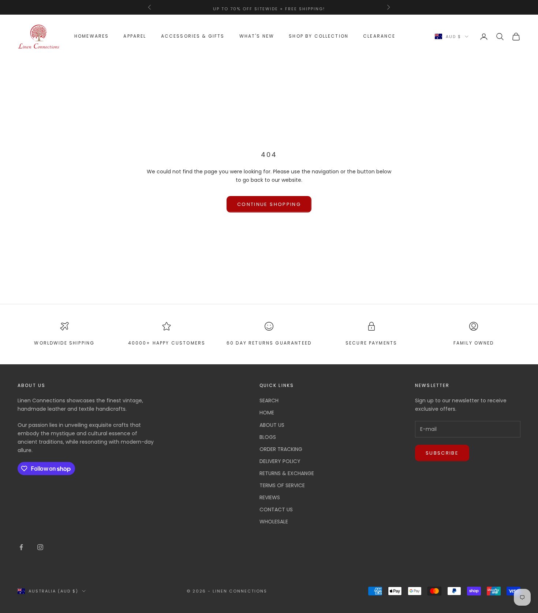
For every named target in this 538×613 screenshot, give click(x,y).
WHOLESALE (273, 521)
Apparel (134, 36)
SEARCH (269, 400)
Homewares (91, 36)
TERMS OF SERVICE (282, 485)
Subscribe (442, 453)
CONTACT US (276, 509)
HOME (266, 412)
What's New (256, 36)
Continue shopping (269, 204)
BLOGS (267, 437)
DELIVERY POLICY (279, 461)
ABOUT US (271, 425)
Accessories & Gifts (193, 36)
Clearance (379, 36)
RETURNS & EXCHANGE (286, 473)
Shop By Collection (318, 36)
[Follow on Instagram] (40, 547)
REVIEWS (269, 497)
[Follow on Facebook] (21, 547)
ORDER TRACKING (280, 449)
